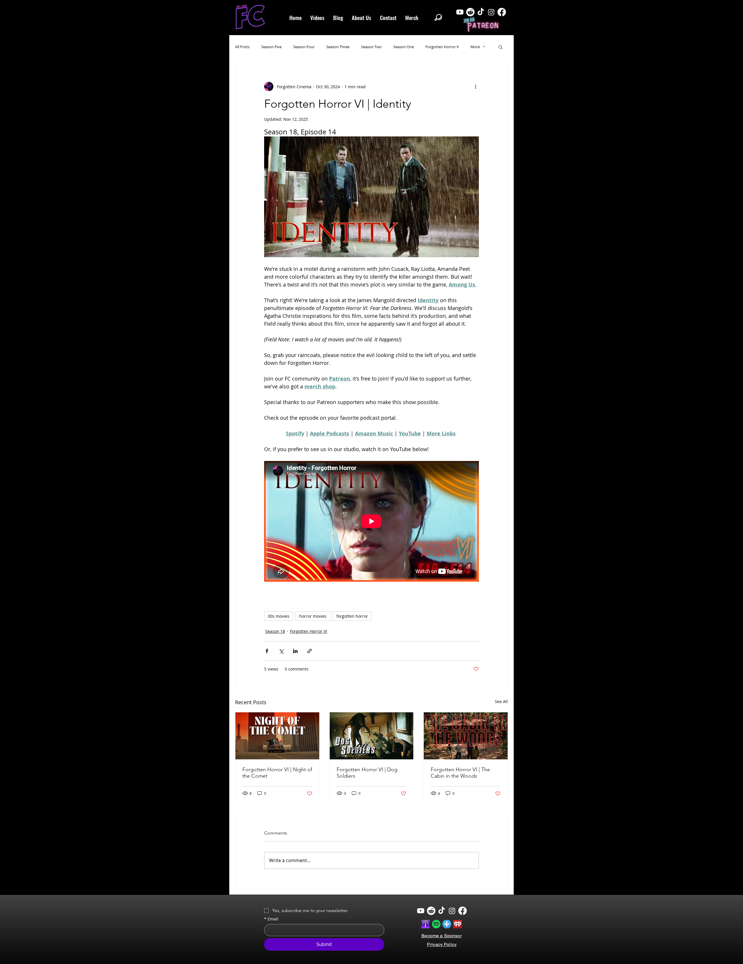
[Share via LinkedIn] (295, 651)
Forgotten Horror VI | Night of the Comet (277, 772)
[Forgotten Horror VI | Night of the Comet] (277, 735)
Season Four (304, 46)
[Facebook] (501, 12)
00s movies (278, 616)
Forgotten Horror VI (308, 631)
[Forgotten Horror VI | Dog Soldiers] (372, 735)
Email (271, 919)
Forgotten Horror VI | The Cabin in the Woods (460, 772)
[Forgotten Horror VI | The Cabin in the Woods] (466, 735)
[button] (500, 46)
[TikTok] (481, 12)
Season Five (271, 46)
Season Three (337, 46)
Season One (403, 46)
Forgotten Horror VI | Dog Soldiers (367, 772)
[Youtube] (460, 12)
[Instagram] (491, 12)
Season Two (371, 46)
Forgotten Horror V (442, 46)
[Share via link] (309, 651)
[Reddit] (470, 12)
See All (501, 701)
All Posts (242, 46)
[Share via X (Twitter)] (281, 651)
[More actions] (475, 86)
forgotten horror (352, 616)
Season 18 (275, 631)
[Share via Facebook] (267, 651)
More (475, 46)
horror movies (313, 616)
